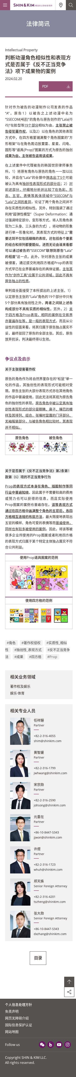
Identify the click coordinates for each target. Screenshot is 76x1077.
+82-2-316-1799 (45, 768)
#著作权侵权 (31, 642)
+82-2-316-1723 (45, 864)
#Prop (52, 656)
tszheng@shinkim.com (50, 902)
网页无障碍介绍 (17, 1018)
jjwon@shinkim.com (48, 837)
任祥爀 (39, 720)
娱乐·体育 (17, 693)
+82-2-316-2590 (45, 800)
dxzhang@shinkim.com (50, 934)
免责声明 (12, 1011)
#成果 (18, 656)
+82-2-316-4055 (45, 736)
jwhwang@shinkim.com (50, 773)
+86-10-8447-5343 (46, 832)
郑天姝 (39, 881)
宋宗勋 (39, 784)
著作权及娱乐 (20, 686)
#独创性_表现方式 (28, 649)
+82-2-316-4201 (45, 897)
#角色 (11, 642)
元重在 (39, 816)
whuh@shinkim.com (48, 870)
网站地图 (12, 1031)
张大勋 (39, 913)
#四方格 (35, 656)
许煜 (37, 849)
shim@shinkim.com (47, 741)
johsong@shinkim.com (50, 805)
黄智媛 (39, 752)
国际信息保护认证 (18, 1025)
